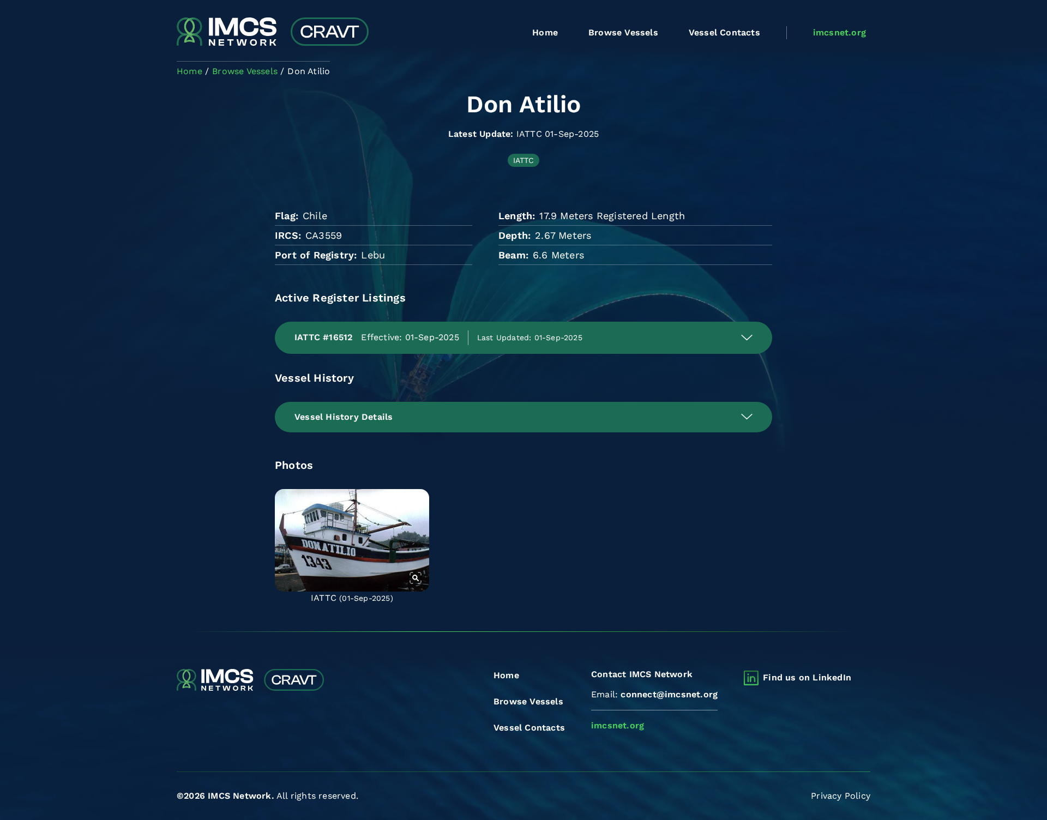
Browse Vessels (623, 32)
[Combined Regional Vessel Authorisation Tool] (273, 32)
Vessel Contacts (724, 32)
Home (545, 32)
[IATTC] (352, 540)
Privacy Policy (840, 796)
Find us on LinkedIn (807, 677)
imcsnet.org (839, 32)
